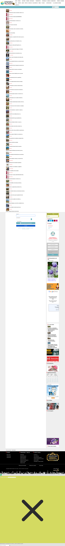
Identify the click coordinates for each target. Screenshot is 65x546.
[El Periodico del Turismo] (8, 3)
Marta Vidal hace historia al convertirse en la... (14, 53)
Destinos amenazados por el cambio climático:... (14, 97)
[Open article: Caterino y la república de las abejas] (7, 168)
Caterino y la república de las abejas (12, 170)
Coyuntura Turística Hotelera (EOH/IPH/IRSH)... (14, 16)
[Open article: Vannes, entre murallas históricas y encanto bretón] (7, 59)
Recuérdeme (19, 221)
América (10, 67)
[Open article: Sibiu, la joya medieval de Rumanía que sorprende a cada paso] (7, 152)
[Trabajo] (53, 441)
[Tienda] (53, 392)
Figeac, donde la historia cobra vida (12, 211)
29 (55, 381)
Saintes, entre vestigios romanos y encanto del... (14, 158)
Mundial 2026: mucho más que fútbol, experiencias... (15, 130)
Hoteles (10, 10)
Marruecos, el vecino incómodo (11, 24)
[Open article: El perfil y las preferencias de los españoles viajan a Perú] (7, 75)
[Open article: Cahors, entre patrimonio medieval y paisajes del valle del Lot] (7, 136)
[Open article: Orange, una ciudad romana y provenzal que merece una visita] (7, 188)
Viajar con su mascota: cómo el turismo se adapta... (15, 105)
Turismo (10, 83)
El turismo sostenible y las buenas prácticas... (14, 182)
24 (47, 381)
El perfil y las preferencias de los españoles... (14, 77)
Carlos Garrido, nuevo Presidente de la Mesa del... (14, 57)
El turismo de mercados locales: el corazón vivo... (14, 93)
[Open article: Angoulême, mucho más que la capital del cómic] (7, 192)
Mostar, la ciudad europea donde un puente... (14, 146)
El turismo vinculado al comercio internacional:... (14, 85)
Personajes (11, 168)
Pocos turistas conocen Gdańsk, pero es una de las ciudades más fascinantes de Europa (52, 346)
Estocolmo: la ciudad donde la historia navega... (14, 81)
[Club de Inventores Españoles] (53, 286)
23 (57, 380)
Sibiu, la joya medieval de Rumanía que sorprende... (15, 154)
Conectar (25, 225)
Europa (10, 79)
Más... (10, 26)
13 (52, 379)
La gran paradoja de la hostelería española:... (14, 162)
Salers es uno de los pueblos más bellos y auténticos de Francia (52, 335)
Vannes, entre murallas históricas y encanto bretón (15, 61)
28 (54, 381)
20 (52, 380)
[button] (19, 1)
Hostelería (11, 160)
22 (55, 380)
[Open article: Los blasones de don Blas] (7, 30)
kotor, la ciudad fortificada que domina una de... (14, 150)
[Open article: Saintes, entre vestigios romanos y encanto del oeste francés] (7, 156)
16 (57, 379)
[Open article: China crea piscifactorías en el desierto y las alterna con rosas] (7, 38)
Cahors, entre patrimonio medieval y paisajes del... (15, 138)
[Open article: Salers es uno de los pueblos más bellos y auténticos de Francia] (49, 332)
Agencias (10, 63)
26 (50, 381)
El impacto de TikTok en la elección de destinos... (14, 89)
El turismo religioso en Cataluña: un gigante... (14, 166)
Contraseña (18, 217)
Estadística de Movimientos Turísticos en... (13, 20)
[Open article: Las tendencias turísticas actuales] (7, 140)
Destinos (10, 71)
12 (50, 379)
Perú (10, 75)
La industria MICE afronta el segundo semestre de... (15, 65)
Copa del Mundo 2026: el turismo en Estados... (14, 69)
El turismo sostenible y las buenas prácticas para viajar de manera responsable (53, 330)
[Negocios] (53, 406)
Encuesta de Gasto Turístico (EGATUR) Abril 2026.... (15, 174)
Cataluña (10, 34)
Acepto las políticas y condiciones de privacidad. (53, 252)
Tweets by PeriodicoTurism (51, 401)
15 (55, 379)
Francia (10, 59)
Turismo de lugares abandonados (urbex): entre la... (15, 101)
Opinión (10, 22)
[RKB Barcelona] (53, 368)
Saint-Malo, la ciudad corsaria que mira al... (13, 207)
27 (52, 381)
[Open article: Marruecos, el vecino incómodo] (7, 22)
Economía (11, 14)
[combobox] (52, 216)
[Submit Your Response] (9, 545)
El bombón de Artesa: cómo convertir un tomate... (14, 28)
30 (57, 381)
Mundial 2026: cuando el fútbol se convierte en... (14, 134)
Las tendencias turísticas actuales (12, 142)
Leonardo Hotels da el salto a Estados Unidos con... (15, 12)
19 (50, 380)
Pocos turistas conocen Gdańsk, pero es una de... (14, 73)
